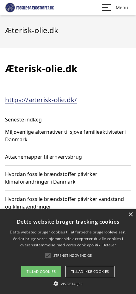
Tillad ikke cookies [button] (90, 271)
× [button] (130, 214)
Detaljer (109, 245)
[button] (68, 283)
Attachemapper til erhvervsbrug (43, 156)
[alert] (68, 251)
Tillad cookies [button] (41, 271)
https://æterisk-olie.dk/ (41, 99)
